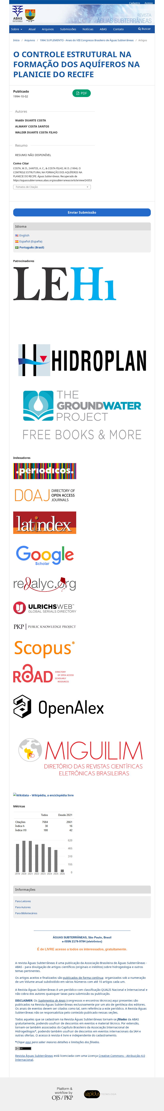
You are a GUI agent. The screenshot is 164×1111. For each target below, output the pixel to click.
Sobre (15, 29)
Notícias (88, 29)
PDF (83, 93)
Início (16, 40)
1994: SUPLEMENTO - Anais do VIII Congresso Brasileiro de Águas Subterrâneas (87, 40)
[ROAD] (43, 681)
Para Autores (23, 907)
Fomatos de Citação (27, 187)
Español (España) (30, 241)
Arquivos (48, 29)
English (24, 235)
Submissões (68, 29)
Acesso (149, 3)
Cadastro (134, 3)
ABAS (103, 29)
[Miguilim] (82, 780)
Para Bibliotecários (26, 913)
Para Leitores (23, 901)
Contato (118, 29)
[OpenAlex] (58, 717)
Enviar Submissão (82, 212)
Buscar (146, 29)
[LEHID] (82, 338)
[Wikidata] (43, 795)
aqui (28, 1042)
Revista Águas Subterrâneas (34, 1056)
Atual (32, 29)
